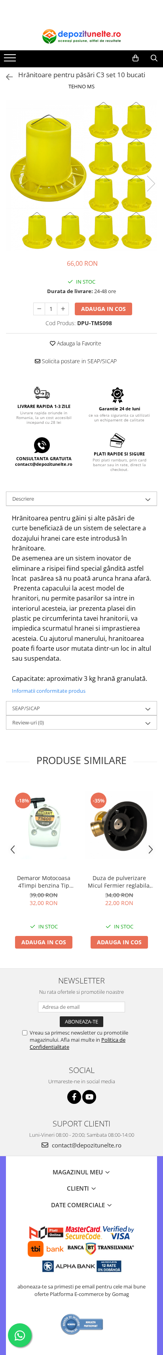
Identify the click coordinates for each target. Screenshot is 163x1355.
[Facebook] (74, 1097)
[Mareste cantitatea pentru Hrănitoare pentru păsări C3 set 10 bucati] (63, 309)
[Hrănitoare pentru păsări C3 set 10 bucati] (81, 175)
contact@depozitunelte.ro (85, 1145)
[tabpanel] (81, 175)
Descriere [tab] (23, 498)
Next (150, 183)
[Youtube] (89, 1097)
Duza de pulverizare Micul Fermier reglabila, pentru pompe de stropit (119, 881)
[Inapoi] (6, 77)
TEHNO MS (81, 86)
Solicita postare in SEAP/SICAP (78, 361)
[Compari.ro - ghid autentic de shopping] (82, 1324)
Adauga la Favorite (78, 343)
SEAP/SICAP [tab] (26, 708)
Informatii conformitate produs (48, 690)
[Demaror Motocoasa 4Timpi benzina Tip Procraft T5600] (44, 825)
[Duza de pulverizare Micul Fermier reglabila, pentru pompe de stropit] (119, 825)
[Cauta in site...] (154, 58)
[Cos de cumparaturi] (135, 58)
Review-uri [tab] (28, 722)
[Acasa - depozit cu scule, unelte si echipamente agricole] (81, 36)
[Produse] (11, 60)
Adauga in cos (103, 309)
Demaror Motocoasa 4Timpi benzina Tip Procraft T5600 (43, 881)
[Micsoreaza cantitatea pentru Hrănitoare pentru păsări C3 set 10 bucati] (39, 309)
